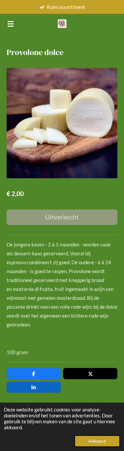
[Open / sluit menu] (10, 23)
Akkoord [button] (97, 441)
